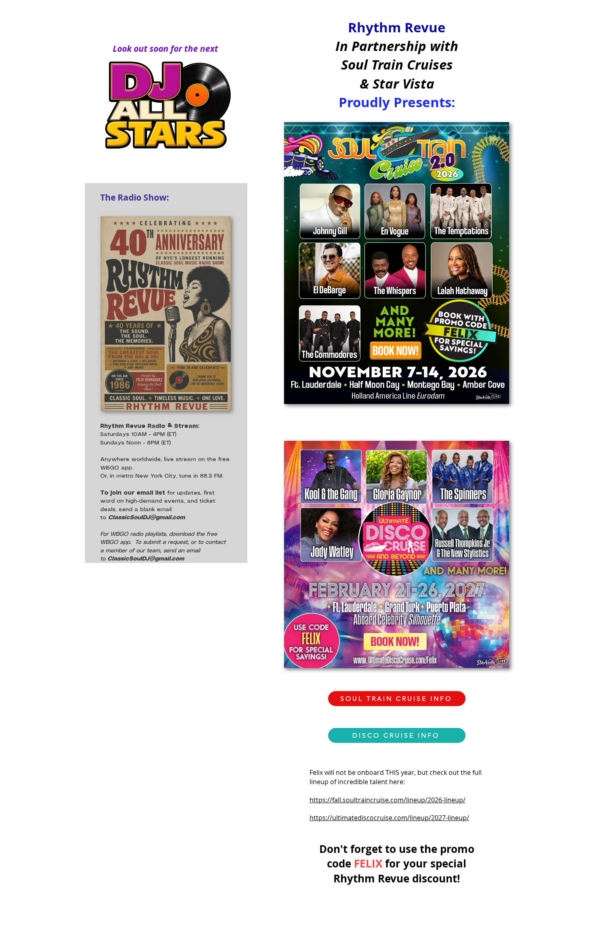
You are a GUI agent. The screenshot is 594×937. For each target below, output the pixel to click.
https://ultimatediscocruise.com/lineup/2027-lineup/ (389, 817)
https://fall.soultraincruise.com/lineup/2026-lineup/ (388, 799)
